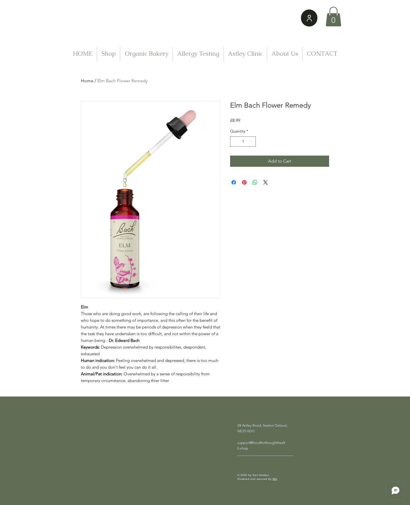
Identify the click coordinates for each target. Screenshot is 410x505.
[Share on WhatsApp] (255, 182)
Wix (274, 478)
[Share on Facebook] (233, 182)
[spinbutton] (243, 141)
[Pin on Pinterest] (244, 182)
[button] (333, 16)
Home (87, 80)
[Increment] (251, 141)
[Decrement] (234, 141)
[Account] (309, 17)
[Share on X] (265, 182)
